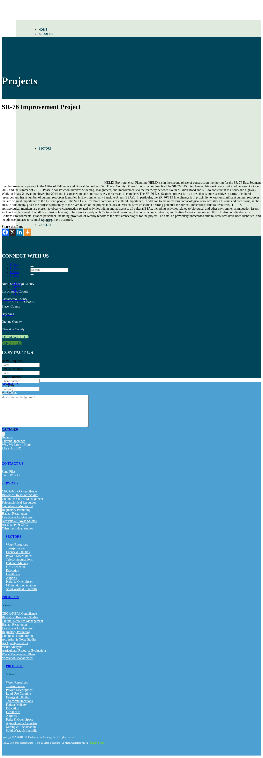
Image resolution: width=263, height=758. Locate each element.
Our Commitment (13, 403)
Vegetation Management (17, 658)
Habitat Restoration (14, 513)
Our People (9, 392)
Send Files (8, 471)
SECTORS (13, 536)
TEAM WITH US (15, 337)
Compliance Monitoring (17, 506)
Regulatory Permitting (16, 510)
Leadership (9, 395)
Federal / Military (17, 563)
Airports (11, 578)
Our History (9, 399)
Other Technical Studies (17, 528)
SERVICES (45, 84)
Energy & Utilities (18, 552)
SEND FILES (12, 343)
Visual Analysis (12, 647)
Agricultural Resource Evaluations (24, 650)
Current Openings (13, 441)
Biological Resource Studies (20, 495)
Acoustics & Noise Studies (19, 521)
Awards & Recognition (17, 410)
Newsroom (9, 414)
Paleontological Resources (19, 502)
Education (12, 570)
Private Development (19, 555)
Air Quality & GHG (15, 524)
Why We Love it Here (16, 444)
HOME (43, 29)
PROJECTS (10, 597)
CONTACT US (12, 463)
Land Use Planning (18, 693)
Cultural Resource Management (22, 498)
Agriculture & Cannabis (21, 723)
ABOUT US (46, 34)
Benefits (7, 437)
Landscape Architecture (17, 517)
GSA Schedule (15, 567)
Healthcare (13, 574)
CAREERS (45, 225)
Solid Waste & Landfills (21, 589)
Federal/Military (16, 704)
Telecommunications (19, 559)
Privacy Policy (97, 742)
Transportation (15, 548)
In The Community (14, 407)
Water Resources (17, 544)
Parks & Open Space (19, 581)
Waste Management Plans (18, 654)
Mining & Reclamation (21, 585)
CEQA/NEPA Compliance (19, 613)
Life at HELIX (11, 448)
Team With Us (11, 475)
